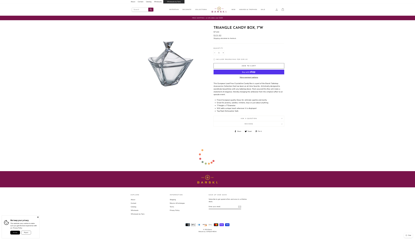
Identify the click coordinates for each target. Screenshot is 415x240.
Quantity (218, 48)
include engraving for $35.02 (232, 59)
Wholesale (158, 2)
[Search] (150, 9)
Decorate (187, 9)
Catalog (149, 2)
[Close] (38, 217)
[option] (207, 18)
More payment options (249, 77)
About (133, 2)
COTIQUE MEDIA (211, 231)
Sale (263, 9)
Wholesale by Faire (174, 2)
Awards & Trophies (248, 9)
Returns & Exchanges (177, 203)
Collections (201, 9)
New (233, 9)
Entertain (174, 9)
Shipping (217, 38)
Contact (140, 2)
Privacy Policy (175, 210)
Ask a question (249, 118)
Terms (172, 207)
